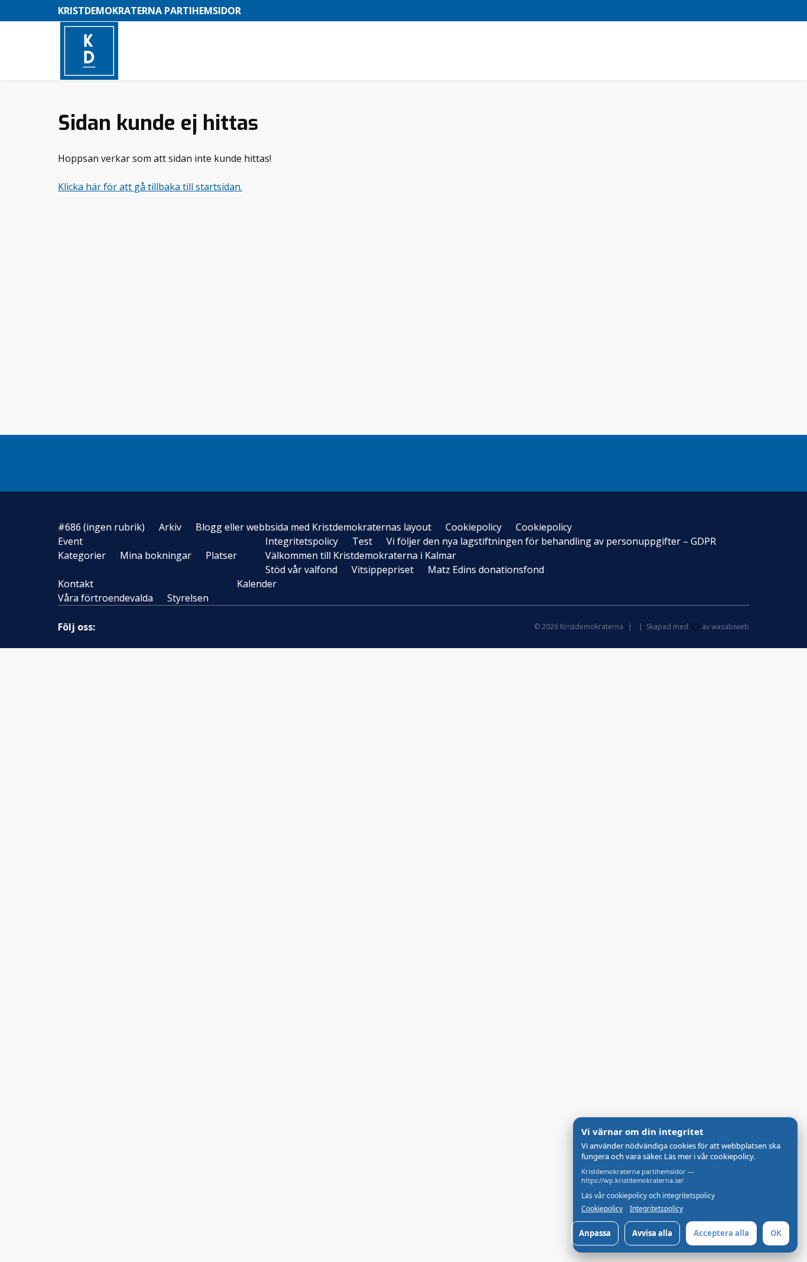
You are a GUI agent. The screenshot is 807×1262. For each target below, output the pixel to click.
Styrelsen (188, 597)
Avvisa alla (652, 1233)
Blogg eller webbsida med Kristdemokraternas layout (313, 527)
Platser (221, 555)
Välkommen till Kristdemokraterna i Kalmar (360, 555)
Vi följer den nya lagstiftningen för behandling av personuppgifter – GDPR (551, 541)
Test (362, 541)
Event (70, 541)
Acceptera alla (721, 1233)
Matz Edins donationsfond (486, 569)
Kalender (256, 583)
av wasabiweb (725, 627)
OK (776, 1233)
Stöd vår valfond (301, 569)
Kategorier (82, 555)
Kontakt (75, 583)
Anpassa (595, 1233)
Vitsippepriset (383, 569)
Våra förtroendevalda (105, 597)
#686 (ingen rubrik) (101, 527)
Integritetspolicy (301, 541)
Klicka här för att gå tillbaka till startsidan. (150, 186)
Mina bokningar (155, 555)
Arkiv (170, 527)
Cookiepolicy (473, 527)
